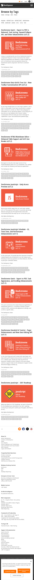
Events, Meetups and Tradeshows (10, 444)
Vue (25, 22)
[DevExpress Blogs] (19, 429)
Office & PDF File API (6, 481)
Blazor (3, 501)
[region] (17, 569)
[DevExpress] (7, 5)
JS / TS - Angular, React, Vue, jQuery (10, 500)
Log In (26, 1)
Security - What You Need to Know (10, 547)
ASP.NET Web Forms (6, 505)
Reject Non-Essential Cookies (24, 571)
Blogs (2, 539)
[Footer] (2, 429)
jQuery (13, 22)
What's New (4, 544)
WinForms (3, 467)
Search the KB (5, 532)
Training (3, 541)
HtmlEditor (5, 176)
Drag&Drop (21, 268)
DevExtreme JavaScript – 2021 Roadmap (16, 383)
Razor (7, 76)
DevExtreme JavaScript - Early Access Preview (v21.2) (15, 185)
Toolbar (8, 128)
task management (6, 324)
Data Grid (28, 124)
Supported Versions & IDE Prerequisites (11, 458)
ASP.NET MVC (18, 20)
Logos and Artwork (6, 448)
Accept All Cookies (10, 571)
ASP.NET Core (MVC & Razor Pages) (10, 503)
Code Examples (5, 536)
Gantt (8, 74)
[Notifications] (32, 1)
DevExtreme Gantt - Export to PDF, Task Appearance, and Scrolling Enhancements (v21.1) (16, 281)
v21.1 (17, 22)
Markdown (23, 176)
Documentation (5, 535)
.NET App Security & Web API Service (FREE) (12, 519)
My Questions (4, 533)
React (15, 14)
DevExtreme (26, 20)
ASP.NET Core (10, 20)
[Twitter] (27, 429)
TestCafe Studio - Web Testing (9, 526)
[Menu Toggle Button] (31, 5)
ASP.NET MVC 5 (5, 504)
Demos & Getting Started (7, 538)
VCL (2, 470)
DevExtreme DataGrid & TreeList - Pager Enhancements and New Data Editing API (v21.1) (16, 332)
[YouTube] (31, 429)
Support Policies (5, 459)
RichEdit (4, 178)
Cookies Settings (17, 575)
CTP (27, 317)
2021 (12, 14)
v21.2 (21, 22)
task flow (19, 321)
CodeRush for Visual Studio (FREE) (10, 518)
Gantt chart (14, 74)
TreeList (20, 128)
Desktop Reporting (6, 471)
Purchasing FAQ (5, 456)
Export (3, 74)
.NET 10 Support (5, 550)
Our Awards (4, 443)
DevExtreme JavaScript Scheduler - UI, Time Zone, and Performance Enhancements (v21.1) (15, 231)
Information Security (6, 545)
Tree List (14, 128)
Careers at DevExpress (7, 440)
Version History (5, 542)
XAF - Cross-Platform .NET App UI (10, 515)
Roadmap (8, 223)
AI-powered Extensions (7, 493)
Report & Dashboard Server (8, 479)
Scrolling (26, 270)
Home (2, 14)
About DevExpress (6, 438)
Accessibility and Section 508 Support (11, 548)
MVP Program (4, 447)
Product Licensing (6, 455)
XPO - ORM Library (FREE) (7, 516)
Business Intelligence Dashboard (10, 478)
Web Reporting (5, 508)
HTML (2, 22)
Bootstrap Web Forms (7, 507)
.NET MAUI (4, 487)
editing (3, 374)
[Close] (31, 561)
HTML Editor (25, 173)
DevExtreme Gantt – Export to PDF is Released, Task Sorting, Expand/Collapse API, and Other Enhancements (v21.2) (16, 32)
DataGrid (4, 126)
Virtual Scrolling (16, 272)
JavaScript (8, 22)
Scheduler (19, 270)
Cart (22, 1)
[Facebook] (23, 429)
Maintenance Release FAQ (8, 461)
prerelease (25, 221)
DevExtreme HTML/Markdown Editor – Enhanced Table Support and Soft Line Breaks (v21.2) (15, 139)
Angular (3, 20)
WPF (2, 468)
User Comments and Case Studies (10, 445)
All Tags (7, 14)
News (2, 441)
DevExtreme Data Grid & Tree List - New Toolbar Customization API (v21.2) (16, 83)
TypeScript (26, 128)
